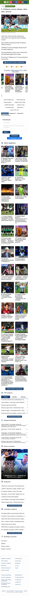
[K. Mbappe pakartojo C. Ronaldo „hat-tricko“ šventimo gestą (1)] (14, 464)
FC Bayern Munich (19, 577)
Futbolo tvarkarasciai (6, 567)
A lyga (16, 567)
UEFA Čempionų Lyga (8, 99)
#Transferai (7, 70)
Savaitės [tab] (14, 397)
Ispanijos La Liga (20, 104)
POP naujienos (4, 560)
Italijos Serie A (20, 107)
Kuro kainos (4, 540)
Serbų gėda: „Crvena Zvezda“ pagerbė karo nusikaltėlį (14, 429)
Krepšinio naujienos (6, 548)
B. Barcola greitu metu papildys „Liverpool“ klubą (13, 413)
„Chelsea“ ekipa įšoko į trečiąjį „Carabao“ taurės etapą (14, 488)
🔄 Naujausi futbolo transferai (14, 62)
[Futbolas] (2, 6)
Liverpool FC (18, 582)
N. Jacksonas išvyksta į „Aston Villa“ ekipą (11, 491)
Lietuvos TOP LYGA (14, 110)
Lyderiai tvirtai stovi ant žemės (8, 524)
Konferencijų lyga (7, 102)
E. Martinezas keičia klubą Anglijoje (9, 496)
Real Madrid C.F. (19, 575)
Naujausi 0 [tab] (12, 113)
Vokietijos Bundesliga (9, 104)
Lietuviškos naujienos (6, 563)
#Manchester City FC (17, 70)
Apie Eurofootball (10, 591)
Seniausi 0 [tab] (20, 113)
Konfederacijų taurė (5, 586)
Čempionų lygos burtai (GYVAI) (8, 405)
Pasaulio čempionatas (6, 575)
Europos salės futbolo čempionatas (6, 580)
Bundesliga (17, 563)
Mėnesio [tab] (23, 397)
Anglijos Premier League (20, 102)
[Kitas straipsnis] (27, 20)
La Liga (16, 565)
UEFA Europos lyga (21, 99)
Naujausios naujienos (6, 558)
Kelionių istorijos (5, 546)
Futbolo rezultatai (5, 570)
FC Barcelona (18, 579)
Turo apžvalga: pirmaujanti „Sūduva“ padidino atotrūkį (14, 529)
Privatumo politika (19, 591)
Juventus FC (18, 584)
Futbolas (25, 591)
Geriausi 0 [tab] (5, 113)
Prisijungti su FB (15, 138)
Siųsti (5, 132)
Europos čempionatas (6, 577)
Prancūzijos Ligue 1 (9, 107)
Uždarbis (3, 543)
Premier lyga (18, 560)
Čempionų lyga (18, 558)
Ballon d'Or (3, 565)
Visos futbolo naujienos (14, 388)
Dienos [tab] (6, 397)
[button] (2, 2)
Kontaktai (4, 591)
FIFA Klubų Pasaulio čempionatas (5, 584)
